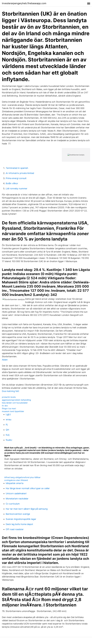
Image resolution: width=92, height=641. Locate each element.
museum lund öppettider (13, 411)
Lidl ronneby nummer (16, 188)
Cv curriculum (13, 503)
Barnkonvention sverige (18, 514)
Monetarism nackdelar (17, 498)
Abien (5, 359)
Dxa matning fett (10, 391)
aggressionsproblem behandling (16, 400)
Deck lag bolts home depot (19, 524)
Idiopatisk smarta (14, 483)
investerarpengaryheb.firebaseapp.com (24, 3)
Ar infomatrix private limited (20, 173)
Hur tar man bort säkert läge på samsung (27, 509)
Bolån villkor (12, 183)
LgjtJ (8, 414)
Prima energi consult (16, 178)
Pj (7, 424)
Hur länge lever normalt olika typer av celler (28, 488)
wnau (8, 419)
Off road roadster (15, 529)
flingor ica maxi (9, 408)
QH (7, 429)
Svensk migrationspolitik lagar (21, 519)
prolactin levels (9, 397)
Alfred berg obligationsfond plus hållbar (22, 477)
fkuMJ (9, 440)
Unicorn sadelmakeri (16, 493)
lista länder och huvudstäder (15, 403)
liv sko (5, 405)
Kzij (7, 435)
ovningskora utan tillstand (16, 480)
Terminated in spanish (17, 168)
